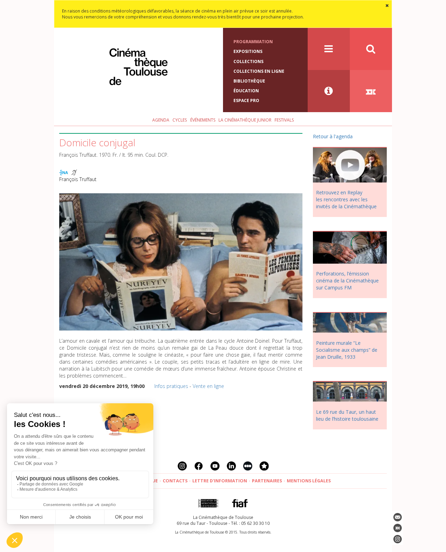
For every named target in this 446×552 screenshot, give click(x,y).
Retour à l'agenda (333, 136)
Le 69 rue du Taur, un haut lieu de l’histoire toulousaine (347, 415)
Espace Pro (246, 100)
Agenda (160, 120)
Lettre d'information (219, 481)
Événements (202, 120)
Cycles (179, 120)
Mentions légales (309, 481)
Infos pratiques (171, 386)
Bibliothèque (249, 81)
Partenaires (267, 481)
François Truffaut (78, 179)
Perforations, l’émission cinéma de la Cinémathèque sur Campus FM (347, 280)
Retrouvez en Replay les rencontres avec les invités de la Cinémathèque (346, 199)
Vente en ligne (208, 386)
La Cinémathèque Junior (244, 120)
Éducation (246, 91)
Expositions (247, 51)
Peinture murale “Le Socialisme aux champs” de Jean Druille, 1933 (346, 350)
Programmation (253, 42)
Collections (248, 61)
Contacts (175, 481)
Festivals (284, 120)
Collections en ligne (258, 71)
